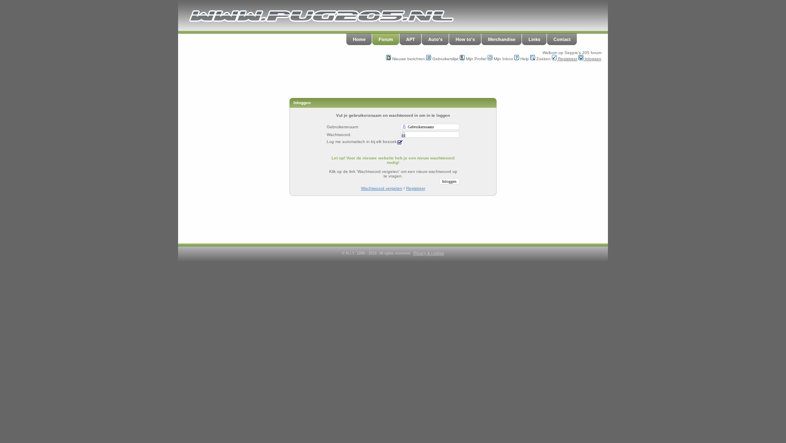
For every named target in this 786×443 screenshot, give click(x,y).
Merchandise (501, 39)
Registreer (567, 59)
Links (534, 39)
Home (359, 39)
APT (410, 39)
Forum (386, 39)
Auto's (435, 39)
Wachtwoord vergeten (381, 188)
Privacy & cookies (428, 253)
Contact (562, 39)
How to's (465, 39)
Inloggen (592, 59)
